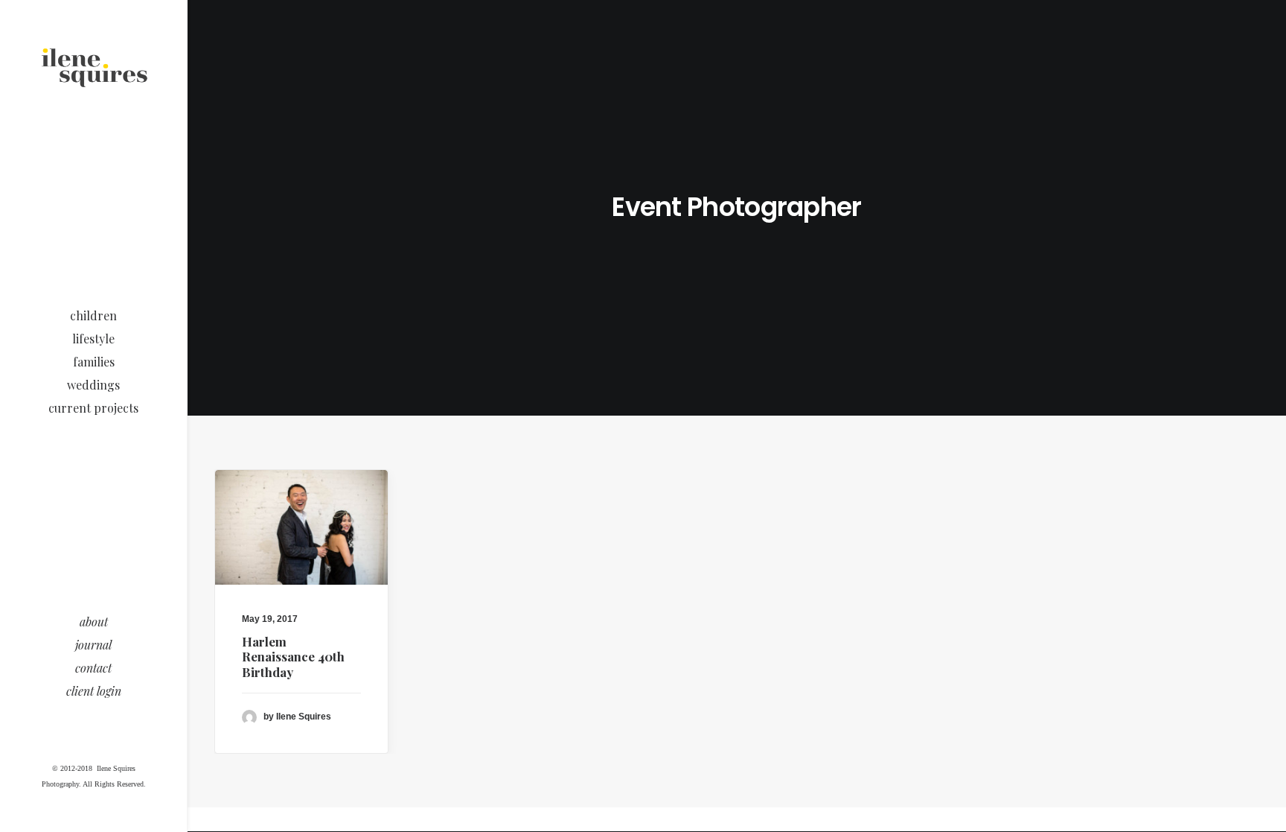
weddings (93, 385)
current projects (93, 408)
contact (93, 668)
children (93, 315)
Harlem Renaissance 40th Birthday (293, 656)
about (94, 621)
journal (93, 644)
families (94, 361)
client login (93, 691)
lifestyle (93, 338)
